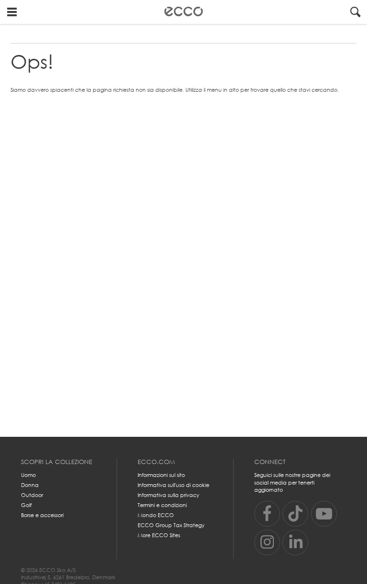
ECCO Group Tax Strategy (171, 525)
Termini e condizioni (162, 505)
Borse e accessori (42, 515)
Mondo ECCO (156, 515)
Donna (30, 485)
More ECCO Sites (159, 535)
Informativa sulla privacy (168, 495)
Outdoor (32, 495)
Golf (26, 505)
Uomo (28, 475)
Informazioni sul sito (161, 475)
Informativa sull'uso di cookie (173, 485)
